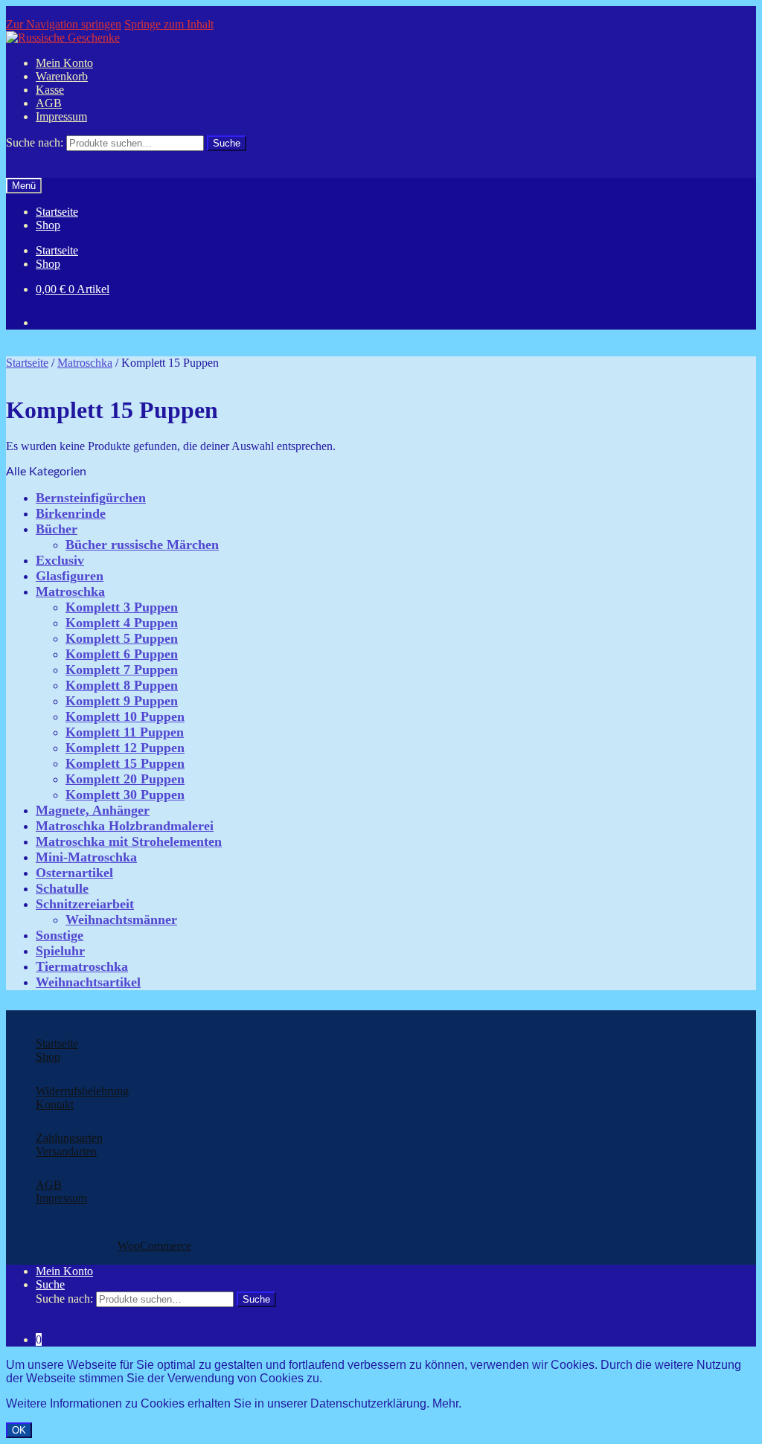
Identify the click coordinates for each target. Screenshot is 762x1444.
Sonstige (59, 935)
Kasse (50, 89)
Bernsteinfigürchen (91, 497)
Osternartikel (74, 872)
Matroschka (84, 362)
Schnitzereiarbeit (85, 903)
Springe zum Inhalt (169, 24)
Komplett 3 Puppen (121, 607)
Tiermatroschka (82, 966)
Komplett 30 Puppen (125, 794)
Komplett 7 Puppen (121, 669)
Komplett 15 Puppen (125, 763)
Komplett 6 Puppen (121, 653)
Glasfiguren (69, 575)
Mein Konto (64, 63)
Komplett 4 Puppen (121, 622)
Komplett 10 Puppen (125, 716)
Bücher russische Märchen (142, 544)
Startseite (57, 211)
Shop (48, 225)
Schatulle (62, 888)
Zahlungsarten (69, 1138)
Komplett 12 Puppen (125, 747)
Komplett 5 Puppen (121, 638)
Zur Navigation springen (63, 24)
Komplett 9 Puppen (121, 700)
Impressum (61, 116)
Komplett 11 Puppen (124, 732)
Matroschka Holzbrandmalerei (125, 825)
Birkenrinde (71, 513)
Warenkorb (62, 76)
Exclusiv (60, 560)
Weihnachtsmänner (121, 919)
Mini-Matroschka (86, 857)
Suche (50, 1284)
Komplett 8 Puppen (121, 685)
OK (19, 1430)
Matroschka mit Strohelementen (129, 841)
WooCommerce (154, 1245)
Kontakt (55, 1104)
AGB (49, 103)
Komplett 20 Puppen (125, 778)
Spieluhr (60, 950)
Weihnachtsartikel (88, 982)
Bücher (56, 529)
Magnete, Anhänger (93, 810)
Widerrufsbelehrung (82, 1091)
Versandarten (66, 1151)
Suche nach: (34, 142)
